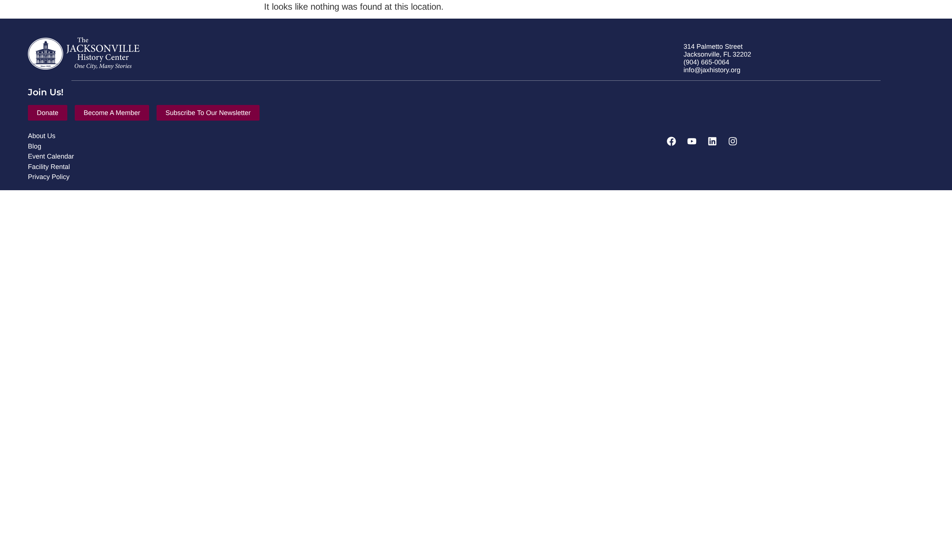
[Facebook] (671, 141)
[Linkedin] (712, 141)
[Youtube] (691, 141)
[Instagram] (732, 141)
